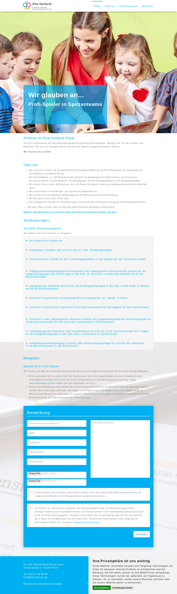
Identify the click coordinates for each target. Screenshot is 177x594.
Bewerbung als (56, 419)
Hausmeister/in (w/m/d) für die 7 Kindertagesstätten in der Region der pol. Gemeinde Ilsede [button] (86, 260)
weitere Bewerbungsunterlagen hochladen (56, 478)
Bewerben (147, 6)
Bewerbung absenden (88, 530)
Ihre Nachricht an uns (120, 419)
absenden (142, 534)
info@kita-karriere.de (36, 577)
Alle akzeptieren (101, 588)
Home (97, 6)
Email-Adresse (56, 457)
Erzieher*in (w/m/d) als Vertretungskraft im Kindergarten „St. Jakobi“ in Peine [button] (81, 298)
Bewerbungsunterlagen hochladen (48, 470)
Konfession (56, 438)
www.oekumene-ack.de (42, 383)
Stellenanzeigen (128, 6)
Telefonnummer (56, 448)
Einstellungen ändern (122, 588)
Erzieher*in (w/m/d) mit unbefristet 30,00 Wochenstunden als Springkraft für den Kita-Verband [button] (87, 308)
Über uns (110, 6)
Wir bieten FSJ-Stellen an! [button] (49, 240)
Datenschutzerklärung (86, 522)
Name (56, 429)
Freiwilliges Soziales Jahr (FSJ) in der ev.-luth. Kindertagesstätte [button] (74, 250)
